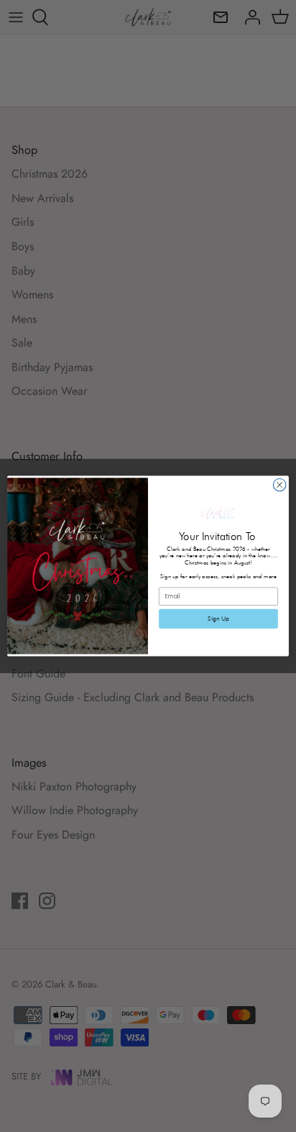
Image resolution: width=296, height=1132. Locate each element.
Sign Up (218, 619)
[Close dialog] (279, 484)
